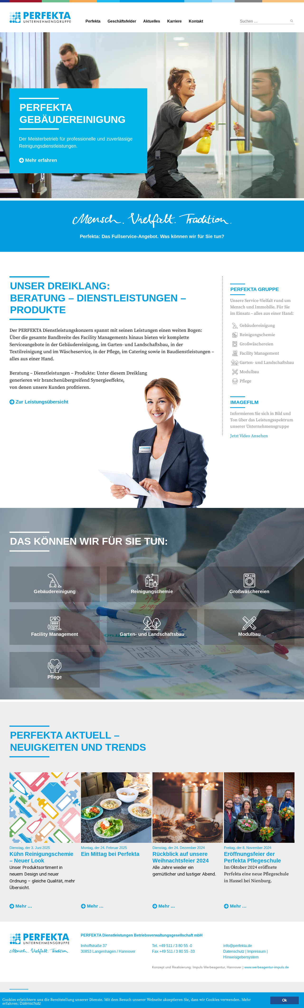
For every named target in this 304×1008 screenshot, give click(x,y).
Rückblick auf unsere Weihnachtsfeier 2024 (180, 857)
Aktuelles (151, 21)
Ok (284, 1000)
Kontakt (196, 21)
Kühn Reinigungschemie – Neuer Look (41, 857)
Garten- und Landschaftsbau (60, 1)
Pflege (245, 381)
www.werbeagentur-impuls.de (266, 967)
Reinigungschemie (202, 1)
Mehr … (23, 906)
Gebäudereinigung (107, 1)
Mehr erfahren (41, 160)
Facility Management (86, 1)
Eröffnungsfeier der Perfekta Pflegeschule (252, 857)
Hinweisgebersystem (241, 957)
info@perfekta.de (237, 946)
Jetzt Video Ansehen (249, 436)
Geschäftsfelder (122, 21)
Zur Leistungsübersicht (42, 401)
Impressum (256, 951)
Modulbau (249, 372)
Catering (28, 1)
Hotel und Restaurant (244, 1)
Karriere (174, 21)
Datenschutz (233, 951)
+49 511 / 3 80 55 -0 (175, 946)
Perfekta (152, 1)
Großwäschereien (223, 1)
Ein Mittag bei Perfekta (110, 854)
